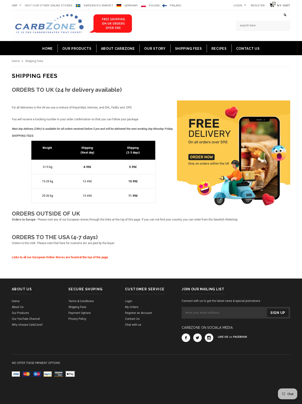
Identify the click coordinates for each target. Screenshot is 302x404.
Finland (175, 5)
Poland (154, 5)
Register (258, 5)
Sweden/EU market (98, 5)
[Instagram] (209, 337)
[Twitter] (197, 337)
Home (16, 61)
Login (238, 5)
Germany (131, 5)
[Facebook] (186, 337)
